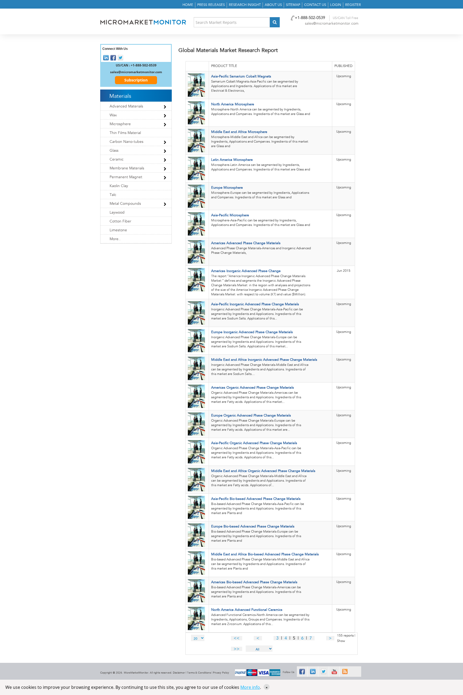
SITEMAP (293, 5)
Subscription (136, 80)
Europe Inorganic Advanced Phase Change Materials (252, 332)
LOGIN (335, 5)
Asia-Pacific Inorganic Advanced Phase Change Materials (255, 304)
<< (237, 638)
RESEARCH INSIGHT (245, 5)
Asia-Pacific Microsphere (230, 215)
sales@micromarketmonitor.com (332, 23)
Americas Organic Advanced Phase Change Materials (252, 387)
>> (237, 649)
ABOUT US (273, 5)
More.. (115, 239)
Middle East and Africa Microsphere (239, 132)
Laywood (117, 212)
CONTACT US (315, 5)
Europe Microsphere (227, 187)
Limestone (118, 230)
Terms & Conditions (199, 672)
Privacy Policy (221, 672)
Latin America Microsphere (232, 160)
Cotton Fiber (120, 221)
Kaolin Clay (119, 186)
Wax (113, 115)
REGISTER (353, 5)
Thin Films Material (125, 133)
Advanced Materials (126, 106)
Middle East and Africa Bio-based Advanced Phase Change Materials (265, 554)
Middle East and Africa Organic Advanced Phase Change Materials (263, 471)
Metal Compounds (125, 204)
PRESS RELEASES (211, 5)
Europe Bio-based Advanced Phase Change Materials (252, 526)
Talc (113, 195)
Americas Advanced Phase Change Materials (246, 243)
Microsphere (120, 124)
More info (250, 687)
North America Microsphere (232, 104)
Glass (114, 151)
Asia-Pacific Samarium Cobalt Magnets (241, 76)
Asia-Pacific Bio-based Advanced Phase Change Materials (256, 499)
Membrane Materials (127, 168)
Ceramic (117, 159)
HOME (187, 5)
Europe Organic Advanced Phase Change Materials (251, 415)
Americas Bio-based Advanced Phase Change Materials (254, 582)
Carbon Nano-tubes (126, 142)
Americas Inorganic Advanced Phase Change (246, 271)
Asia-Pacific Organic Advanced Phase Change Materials (254, 443)
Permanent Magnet (126, 177)
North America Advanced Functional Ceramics (246, 610)
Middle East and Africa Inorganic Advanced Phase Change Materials (264, 360)
